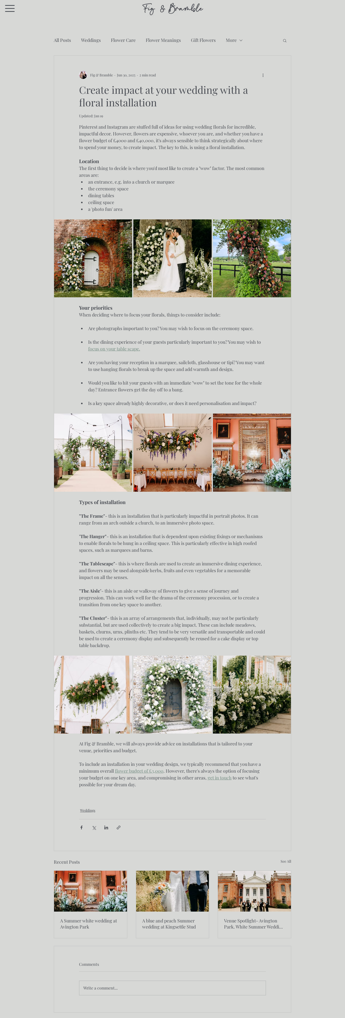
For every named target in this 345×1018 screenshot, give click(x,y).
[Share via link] (118, 827)
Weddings (91, 40)
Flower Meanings (163, 40)
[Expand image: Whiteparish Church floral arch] (172, 695)
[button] (10, 8)
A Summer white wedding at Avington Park (88, 924)
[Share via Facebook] (81, 827)
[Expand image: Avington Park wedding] (172, 258)
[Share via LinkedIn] (106, 827)
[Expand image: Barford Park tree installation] (252, 258)
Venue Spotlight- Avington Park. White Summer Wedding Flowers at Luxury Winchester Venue (254, 924)
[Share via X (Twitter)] (93, 827)
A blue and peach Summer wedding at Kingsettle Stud (169, 924)
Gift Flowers (203, 40)
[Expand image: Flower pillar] (93, 258)
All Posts (62, 40)
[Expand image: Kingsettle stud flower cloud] (172, 452)
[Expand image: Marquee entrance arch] (93, 452)
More (231, 40)
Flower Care (123, 40)
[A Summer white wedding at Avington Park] (90, 891)
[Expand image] (93, 695)
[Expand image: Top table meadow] (252, 695)
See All (286, 861)
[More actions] (263, 75)
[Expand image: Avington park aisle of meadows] (252, 452)
